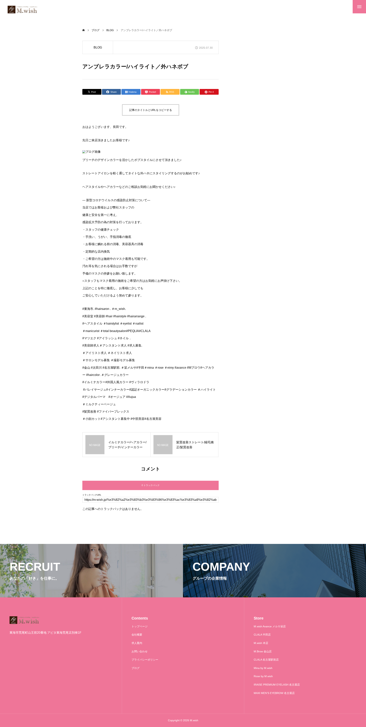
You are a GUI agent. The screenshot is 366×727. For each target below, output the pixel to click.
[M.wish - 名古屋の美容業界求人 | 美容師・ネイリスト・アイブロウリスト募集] (23, 9)
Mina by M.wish (263, 668)
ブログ (136, 668)
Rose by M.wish (263, 676)
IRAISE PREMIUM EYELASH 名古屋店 (277, 684)
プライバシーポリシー (145, 659)
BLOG (98, 47)
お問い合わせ (140, 651)
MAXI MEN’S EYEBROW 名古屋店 (274, 693)
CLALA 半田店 (262, 634)
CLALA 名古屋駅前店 (266, 659)
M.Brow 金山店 (263, 651)
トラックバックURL (91, 495)
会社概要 (137, 634)
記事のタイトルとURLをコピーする (150, 109)
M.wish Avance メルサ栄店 (270, 626)
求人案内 (137, 643)
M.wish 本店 (261, 643)
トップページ (140, 626)
